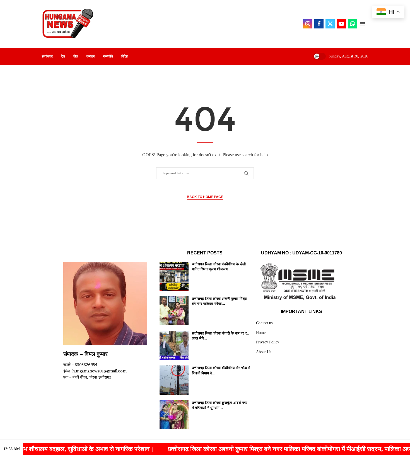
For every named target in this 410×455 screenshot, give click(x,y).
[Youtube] (341, 23)
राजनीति (108, 56)
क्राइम (90, 56)
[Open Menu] (362, 23)
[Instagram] (307, 23)
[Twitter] (330, 23)
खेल (75, 56)
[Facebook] (319, 23)
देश (63, 56)
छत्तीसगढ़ (47, 56)
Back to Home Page (205, 197)
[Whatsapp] (352, 23)
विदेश (124, 56)
